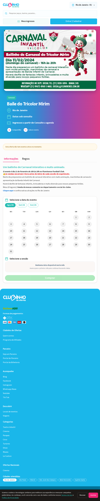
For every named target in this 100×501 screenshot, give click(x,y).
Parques (6, 435)
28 (63, 244)
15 (76, 231)
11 (24, 231)
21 (63, 237)
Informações (11, 159)
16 (89, 231)
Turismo (6, 444)
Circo (5, 439)
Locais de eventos (10, 411)
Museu (5, 452)
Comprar (50, 278)
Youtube (6, 393)
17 (11, 237)
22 (76, 237)
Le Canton (7, 456)
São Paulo (22, 480)
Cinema (6, 431)
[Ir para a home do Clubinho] (14, 297)
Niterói (32, 480)
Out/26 (33, 205)
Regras (26, 159)
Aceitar (93, 495)
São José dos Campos (47, 480)
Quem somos (8, 336)
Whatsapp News (9, 389)
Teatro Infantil (9, 427)
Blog (5, 377)
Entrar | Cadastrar (74, 21)
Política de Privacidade (10, 498)
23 (89, 237)
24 (11, 244)
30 (89, 244)
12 (37, 231)
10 (11, 231)
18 (24, 237)
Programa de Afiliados (12, 340)
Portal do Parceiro (10, 358)
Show (5, 448)
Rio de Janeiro (10, 480)
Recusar (82, 495)
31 (11, 251)
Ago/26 (10, 205)
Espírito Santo (80, 480)
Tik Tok (6, 397)
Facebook (7, 381)
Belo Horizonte (65, 480)
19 (37, 237)
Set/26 (22, 205)
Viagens (6, 416)
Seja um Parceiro (10, 354)
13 (50, 231)
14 (63, 231)
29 (76, 244)
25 (24, 244)
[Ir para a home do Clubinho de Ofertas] (11, 5)
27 (50, 244)
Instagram (7, 385)
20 (50, 237)
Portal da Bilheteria (11, 362)
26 (37, 244)
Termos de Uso (66, 495)
